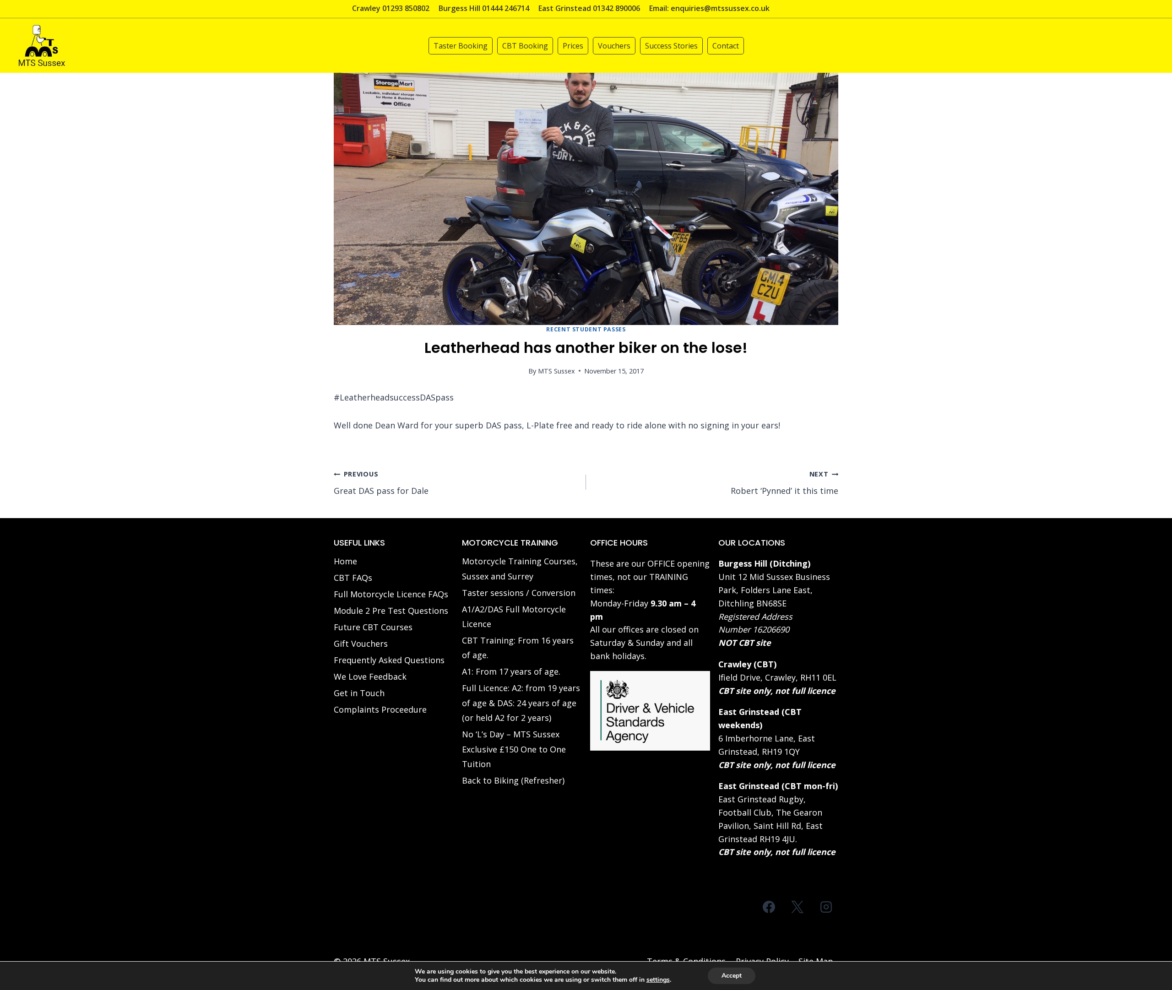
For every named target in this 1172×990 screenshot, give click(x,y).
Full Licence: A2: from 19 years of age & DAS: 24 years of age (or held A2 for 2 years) (521, 702)
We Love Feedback (370, 676)
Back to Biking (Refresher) (513, 780)
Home (345, 561)
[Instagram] (826, 906)
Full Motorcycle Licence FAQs (391, 594)
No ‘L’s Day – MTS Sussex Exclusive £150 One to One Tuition (514, 749)
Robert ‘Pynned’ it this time (784, 483)
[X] (797, 906)
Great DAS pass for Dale (381, 483)
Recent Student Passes (585, 329)
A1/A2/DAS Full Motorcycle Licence (514, 616)
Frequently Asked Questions (389, 660)
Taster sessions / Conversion (518, 592)
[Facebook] (769, 906)
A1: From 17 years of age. (511, 671)
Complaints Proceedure (380, 709)
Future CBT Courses (373, 627)
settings (658, 980)
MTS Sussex (556, 371)
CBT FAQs (353, 577)
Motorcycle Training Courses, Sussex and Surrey (520, 568)
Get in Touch (359, 692)
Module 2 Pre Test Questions (391, 610)
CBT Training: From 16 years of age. (518, 647)
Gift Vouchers (361, 643)
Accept (732, 975)
